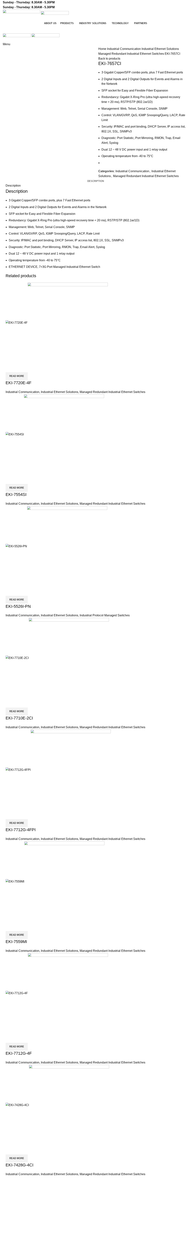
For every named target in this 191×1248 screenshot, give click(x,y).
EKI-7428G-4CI (19, 1165)
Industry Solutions (14, 1234)
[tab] (95, 181)
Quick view (10, 367)
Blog (101, 1208)
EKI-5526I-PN (18, 606)
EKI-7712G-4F (19, 1053)
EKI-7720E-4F (18, 382)
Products (9, 1227)
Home (102, 48)
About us (104, 1194)
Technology (10, 1241)
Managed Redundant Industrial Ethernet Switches (131, 53)
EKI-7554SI (16, 494)
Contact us (176, 29)
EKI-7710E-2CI (19, 718)
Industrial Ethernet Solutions (160, 48)
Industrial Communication (124, 48)
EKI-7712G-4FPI (21, 829)
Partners (103, 1201)
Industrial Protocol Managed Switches (105, 615)
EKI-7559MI (16, 941)
